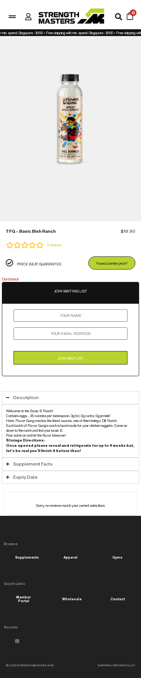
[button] (29, 665)
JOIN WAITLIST (70, 358)
